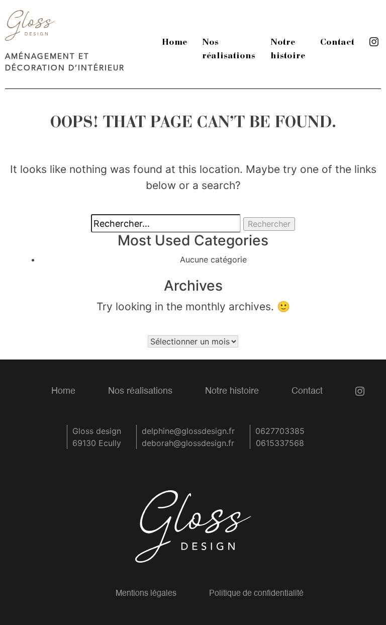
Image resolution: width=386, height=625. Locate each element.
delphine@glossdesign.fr (188, 431)
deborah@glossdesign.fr (188, 443)
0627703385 (280, 431)
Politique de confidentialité (256, 594)
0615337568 (280, 443)
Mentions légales (146, 594)
